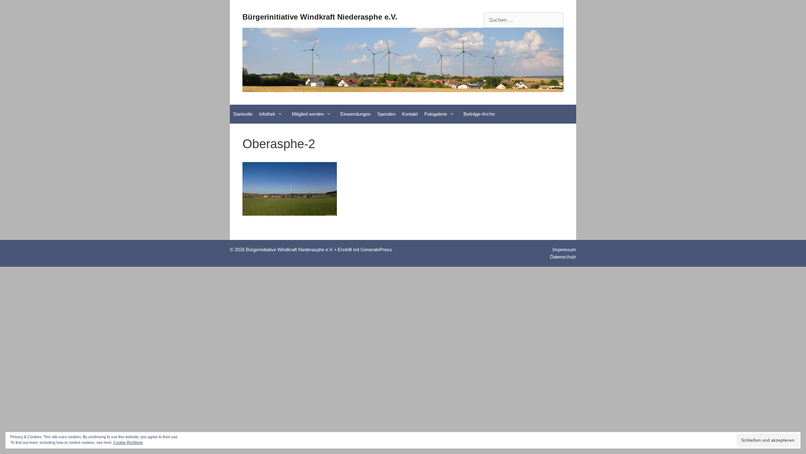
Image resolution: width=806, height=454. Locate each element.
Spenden (386, 114)
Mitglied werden (308, 114)
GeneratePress (376, 249)
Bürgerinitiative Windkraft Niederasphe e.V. (319, 17)
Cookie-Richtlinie (128, 442)
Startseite (243, 114)
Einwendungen (355, 114)
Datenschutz (563, 256)
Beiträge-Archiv (479, 114)
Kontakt (410, 114)
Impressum (564, 249)
